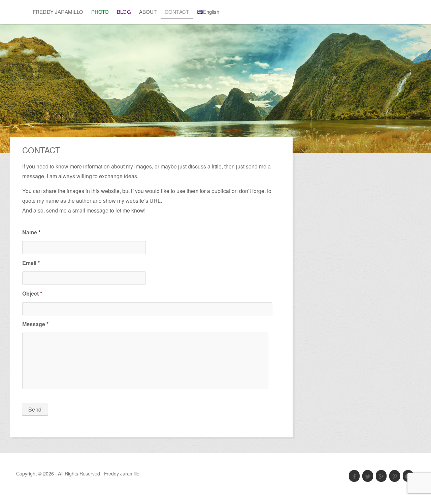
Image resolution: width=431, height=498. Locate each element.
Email (31, 263)
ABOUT (148, 11)
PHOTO (100, 11)
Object (32, 293)
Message (35, 324)
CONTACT (177, 11)
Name (31, 232)
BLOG (124, 11)
